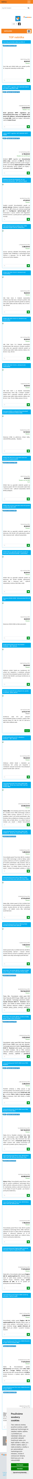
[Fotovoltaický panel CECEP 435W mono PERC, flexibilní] (16, 1073)
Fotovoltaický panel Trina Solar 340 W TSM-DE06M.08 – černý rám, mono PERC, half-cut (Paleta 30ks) (15, 785)
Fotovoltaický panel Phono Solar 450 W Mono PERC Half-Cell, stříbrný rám (16, 1202)
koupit (27, 731)
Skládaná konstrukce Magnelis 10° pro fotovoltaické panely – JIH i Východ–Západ (15, 180)
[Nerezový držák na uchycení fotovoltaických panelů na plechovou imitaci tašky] (16, 421)
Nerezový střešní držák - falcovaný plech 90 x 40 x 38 (16, 598)
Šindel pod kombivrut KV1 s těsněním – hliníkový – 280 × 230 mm (14, 738)
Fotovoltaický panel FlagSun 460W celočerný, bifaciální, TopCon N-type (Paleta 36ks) (15, 1249)
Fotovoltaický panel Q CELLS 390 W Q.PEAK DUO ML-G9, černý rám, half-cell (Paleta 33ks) (16, 878)
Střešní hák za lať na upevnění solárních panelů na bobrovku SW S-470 (16, 506)
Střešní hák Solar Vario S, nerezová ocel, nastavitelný (14, 272)
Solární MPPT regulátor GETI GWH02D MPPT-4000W (15, 134)
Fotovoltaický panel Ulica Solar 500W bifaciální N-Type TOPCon (16, 1388)
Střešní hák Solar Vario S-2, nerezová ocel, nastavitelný (15, 319)
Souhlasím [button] (19, 1465)
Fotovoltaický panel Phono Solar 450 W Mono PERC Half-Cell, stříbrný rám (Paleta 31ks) (16, 1156)
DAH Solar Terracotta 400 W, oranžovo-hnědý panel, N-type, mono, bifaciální (16, 1017)
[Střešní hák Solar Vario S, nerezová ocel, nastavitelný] (16, 282)
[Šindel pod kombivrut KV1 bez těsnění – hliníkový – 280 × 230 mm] (16, 655)
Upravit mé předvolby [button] (20, 1472)
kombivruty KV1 (25, 670)
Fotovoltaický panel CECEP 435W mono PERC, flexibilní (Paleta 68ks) (15, 1110)
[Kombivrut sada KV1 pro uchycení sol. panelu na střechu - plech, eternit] (16, 701)
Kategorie (8, 31)
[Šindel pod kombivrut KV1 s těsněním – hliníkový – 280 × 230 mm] (16, 747)
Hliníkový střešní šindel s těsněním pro (16, 763)
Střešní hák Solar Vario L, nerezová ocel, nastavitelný (14, 365)
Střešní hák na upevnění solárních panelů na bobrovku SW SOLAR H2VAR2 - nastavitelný (15, 552)
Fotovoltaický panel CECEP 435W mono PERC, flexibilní (15, 1063)
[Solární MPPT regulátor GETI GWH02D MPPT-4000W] (16, 143)
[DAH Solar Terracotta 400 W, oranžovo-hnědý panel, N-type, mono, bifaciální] (16, 1027)
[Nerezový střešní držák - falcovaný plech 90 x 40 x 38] (16, 608)
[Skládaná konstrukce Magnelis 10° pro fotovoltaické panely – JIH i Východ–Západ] (16, 190)
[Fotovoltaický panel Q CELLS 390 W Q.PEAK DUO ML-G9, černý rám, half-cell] (16, 934)
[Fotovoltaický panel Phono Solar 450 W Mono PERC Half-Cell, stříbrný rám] (16, 1212)
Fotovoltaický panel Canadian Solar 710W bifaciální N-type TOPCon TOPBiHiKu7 (15, 226)
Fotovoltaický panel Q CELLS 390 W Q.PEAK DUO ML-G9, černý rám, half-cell (15, 924)
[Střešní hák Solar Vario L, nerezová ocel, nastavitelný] (16, 375)
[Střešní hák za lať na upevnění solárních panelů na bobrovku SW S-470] (16, 516)
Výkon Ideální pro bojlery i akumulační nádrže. (16, 116)
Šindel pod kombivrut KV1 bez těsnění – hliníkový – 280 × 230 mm (14, 645)
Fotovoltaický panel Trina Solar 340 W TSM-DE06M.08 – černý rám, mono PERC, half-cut (15, 832)
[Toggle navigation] (29, 2)
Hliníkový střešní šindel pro (12, 670)
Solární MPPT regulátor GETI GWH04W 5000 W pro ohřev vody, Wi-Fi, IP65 (16, 87)
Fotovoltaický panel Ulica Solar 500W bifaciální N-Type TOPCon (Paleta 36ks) (16, 1341)
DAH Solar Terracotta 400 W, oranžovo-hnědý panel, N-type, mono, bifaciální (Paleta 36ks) (16, 971)
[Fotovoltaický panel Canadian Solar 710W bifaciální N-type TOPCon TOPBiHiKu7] (16, 236)
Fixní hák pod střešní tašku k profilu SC (14, 42)
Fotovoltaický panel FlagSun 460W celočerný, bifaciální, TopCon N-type (15, 1295)
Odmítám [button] (20, 1468)
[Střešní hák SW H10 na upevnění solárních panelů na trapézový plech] (16, 468)
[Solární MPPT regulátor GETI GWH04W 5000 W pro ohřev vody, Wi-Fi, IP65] (16, 97)
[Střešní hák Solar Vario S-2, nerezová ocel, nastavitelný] (16, 329)
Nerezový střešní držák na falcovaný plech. (14, 624)
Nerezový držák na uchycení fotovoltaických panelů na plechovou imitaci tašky (15, 412)
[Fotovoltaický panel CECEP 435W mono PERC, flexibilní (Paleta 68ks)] (16, 1119)
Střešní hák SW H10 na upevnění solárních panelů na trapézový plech (15, 458)
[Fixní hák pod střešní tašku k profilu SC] (17, 51)
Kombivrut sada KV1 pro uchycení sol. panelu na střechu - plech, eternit (16, 691)
